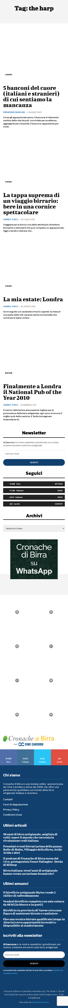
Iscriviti (34, 462)
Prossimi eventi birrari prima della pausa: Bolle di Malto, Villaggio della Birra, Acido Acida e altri (32, 849)
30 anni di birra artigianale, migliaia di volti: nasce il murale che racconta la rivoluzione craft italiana (30, 837)
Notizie (8, 373)
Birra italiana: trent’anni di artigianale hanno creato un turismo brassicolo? (30, 872)
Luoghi (8, 74)
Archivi (34, 516)
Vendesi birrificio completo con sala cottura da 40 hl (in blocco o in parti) (33, 903)
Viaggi (8, 181)
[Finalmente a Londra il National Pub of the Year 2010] (34, 352)
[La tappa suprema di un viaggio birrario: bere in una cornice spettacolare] (34, 161)
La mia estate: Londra (33, 299)
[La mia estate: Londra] (34, 265)
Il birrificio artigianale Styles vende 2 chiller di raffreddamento (29, 894)
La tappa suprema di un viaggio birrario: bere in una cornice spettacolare (31, 203)
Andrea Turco (10, 219)
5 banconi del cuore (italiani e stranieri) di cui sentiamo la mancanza (31, 96)
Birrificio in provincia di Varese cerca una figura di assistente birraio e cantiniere (32, 912)
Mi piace (59, 484)
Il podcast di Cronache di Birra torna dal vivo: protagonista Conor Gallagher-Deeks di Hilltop (33, 861)
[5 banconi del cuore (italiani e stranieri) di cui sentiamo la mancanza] (34, 53)
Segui (60, 490)
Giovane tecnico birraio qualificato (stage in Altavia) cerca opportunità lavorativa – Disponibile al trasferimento (34, 922)
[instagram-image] (17, 612)
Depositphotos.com (40, 1002)
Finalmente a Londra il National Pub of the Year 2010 (32, 392)
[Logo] (28, 740)
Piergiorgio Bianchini (14, 112)
